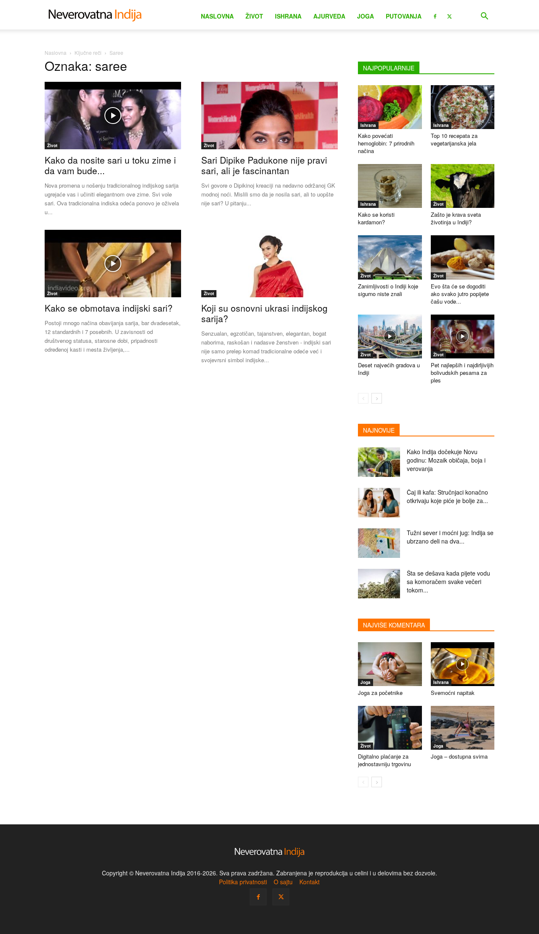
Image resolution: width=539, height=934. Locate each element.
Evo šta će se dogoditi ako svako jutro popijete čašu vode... (460, 293)
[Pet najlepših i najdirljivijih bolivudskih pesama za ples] (463, 336)
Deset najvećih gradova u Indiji (389, 369)
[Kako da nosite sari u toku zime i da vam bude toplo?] (113, 115)
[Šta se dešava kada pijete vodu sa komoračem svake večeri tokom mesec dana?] (379, 583)
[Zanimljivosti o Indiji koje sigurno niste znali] (390, 257)
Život (254, 16)
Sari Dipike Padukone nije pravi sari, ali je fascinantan (264, 165)
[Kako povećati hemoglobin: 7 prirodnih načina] (390, 107)
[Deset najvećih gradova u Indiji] (390, 336)
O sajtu (283, 881)
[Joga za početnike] (390, 664)
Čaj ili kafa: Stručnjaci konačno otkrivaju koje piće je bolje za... (447, 496)
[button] (484, 17)
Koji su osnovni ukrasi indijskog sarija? (264, 313)
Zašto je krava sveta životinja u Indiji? (456, 218)
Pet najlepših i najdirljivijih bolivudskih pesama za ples (462, 372)
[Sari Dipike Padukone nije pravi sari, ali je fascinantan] (269, 115)
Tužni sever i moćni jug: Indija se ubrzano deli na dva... (450, 536)
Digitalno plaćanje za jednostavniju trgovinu (384, 760)
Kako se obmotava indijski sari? (109, 307)
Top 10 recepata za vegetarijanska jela (454, 139)
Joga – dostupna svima (459, 756)
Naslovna (217, 16)
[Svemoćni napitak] (463, 664)
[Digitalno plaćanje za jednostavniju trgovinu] (390, 728)
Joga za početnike (380, 693)
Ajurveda (329, 16)
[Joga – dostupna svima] (463, 728)
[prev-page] (363, 398)
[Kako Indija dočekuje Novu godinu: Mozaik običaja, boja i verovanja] (379, 462)
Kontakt (309, 881)
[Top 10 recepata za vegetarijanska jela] (463, 107)
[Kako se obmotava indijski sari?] (113, 263)
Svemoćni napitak (453, 693)
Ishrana (288, 16)
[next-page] (376, 398)
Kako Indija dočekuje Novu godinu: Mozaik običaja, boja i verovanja (446, 460)
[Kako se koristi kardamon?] (390, 186)
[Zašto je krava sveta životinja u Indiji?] (463, 186)
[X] (449, 16)
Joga (365, 16)
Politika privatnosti (243, 881)
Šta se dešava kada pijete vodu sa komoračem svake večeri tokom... (448, 581)
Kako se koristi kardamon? (376, 218)
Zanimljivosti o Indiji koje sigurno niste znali (388, 290)
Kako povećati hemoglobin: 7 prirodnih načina (386, 143)
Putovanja (404, 16)
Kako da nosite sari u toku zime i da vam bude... (110, 165)
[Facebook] (435, 16)
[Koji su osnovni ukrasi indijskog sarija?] (269, 263)
